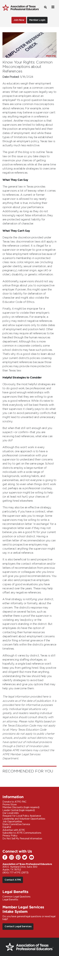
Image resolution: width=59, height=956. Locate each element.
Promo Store (9, 804)
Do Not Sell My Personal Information (22, 838)
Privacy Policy (9, 835)
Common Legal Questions (16, 896)
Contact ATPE (13, 880)
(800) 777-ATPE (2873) (15, 872)
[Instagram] (12, 857)
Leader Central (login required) (18, 810)
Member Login (37, 20)
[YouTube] (32, 857)
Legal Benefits (10, 899)
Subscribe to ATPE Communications (21, 833)
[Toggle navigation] (52, 7)
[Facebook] (5, 857)
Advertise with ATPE (13, 830)
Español (6, 827)
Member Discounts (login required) (20, 807)
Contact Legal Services (18, 926)
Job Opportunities (12, 821)
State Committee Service (16, 824)
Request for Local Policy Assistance (21, 816)
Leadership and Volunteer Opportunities (23, 819)
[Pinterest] (19, 857)
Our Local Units (10, 813)
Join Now (19, 20)
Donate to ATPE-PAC (14, 802)
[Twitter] (25, 857)
